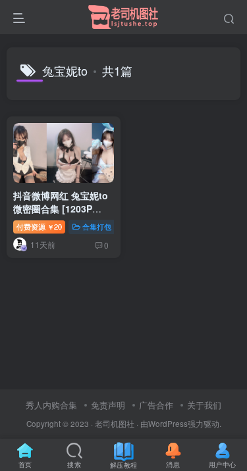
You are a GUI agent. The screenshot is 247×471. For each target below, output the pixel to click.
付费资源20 (39, 226)
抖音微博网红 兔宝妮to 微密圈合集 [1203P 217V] (60, 208)
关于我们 (204, 405)
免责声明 (108, 405)
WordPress (168, 423)
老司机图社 (114, 423)
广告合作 (156, 405)
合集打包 (96, 226)
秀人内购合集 (51, 405)
